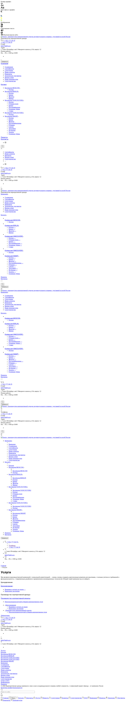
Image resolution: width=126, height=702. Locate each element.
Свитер (11, 127)
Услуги (3, 650)
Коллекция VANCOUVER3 (14, 112)
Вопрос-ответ (9, 77)
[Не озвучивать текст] (2, 33)
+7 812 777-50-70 (9, 40)
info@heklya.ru (6, 46)
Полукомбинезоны (15, 123)
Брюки (11, 95)
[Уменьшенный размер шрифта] (2, 3)
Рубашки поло (13, 104)
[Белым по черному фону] (1, 14)
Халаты (11, 132)
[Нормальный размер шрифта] (2, 5)
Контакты (4, 139)
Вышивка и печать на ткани (18, 607)
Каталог (4, 84)
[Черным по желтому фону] (1, 18)
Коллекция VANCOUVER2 (14, 100)
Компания (4, 64)
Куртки (11, 89)
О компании (9, 67)
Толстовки (12, 128)
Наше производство (11, 79)
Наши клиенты (10, 72)
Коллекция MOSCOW (12, 88)
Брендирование (7, 586)
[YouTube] (5, 142)
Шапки (11, 98)
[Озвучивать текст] (2, 31)
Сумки (11, 111)
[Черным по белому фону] (1, 12)
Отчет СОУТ (5, 680)
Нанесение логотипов (16, 608)
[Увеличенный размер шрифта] (2, 8)
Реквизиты (8, 74)
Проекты (4, 137)
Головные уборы (14, 109)
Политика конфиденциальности (11, 688)
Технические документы (13, 76)
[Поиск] (2, 146)
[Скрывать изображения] (2, 27)
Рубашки (12, 125)
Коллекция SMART (11, 116)
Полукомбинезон (14, 107)
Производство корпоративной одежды (15, 598)
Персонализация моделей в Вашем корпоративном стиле (28, 612)
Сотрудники (9, 70)
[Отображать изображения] (2, 24)
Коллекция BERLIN (12, 91)
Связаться (5, 61)
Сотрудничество (10, 81)
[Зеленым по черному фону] (1, 20)
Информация (5, 682)
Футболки (12, 130)
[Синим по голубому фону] (1, 16)
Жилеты (11, 97)
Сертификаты (9, 69)
